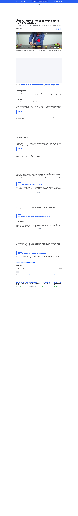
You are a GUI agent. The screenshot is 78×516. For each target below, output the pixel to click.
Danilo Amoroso (19, 28)
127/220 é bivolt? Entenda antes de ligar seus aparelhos (30, 184)
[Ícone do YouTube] (57, 1)
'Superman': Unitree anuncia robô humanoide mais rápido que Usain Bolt (34, 216)
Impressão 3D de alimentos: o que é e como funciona (29, 113)
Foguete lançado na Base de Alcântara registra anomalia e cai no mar (33, 150)
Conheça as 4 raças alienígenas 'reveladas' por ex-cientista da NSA (32, 253)
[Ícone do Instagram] (56, 1)
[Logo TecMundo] (21, 1)
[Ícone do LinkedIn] (61, 1)
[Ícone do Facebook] (54, 1)
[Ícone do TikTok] (59, 1)
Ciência (17, 18)
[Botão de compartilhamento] (56, 29)
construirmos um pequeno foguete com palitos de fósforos (32, 84)
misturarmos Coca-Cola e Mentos (52, 84)
